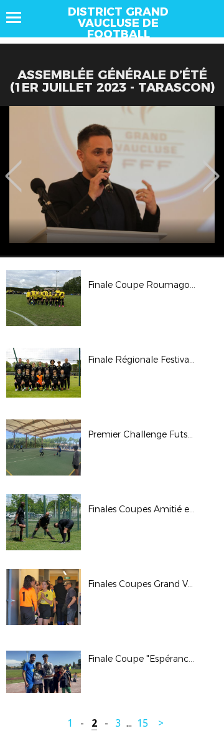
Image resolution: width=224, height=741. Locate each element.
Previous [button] (13, 167)
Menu (19, 17)
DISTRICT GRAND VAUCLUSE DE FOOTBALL (118, 23)
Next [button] (211, 167)
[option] (112, 181)
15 (142, 723)
